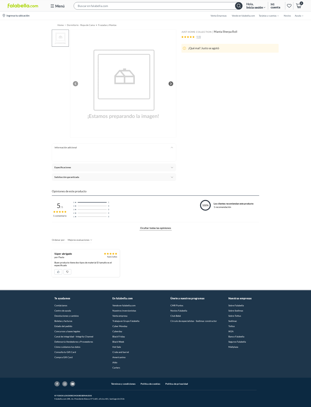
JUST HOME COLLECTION (196, 31)
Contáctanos (60, 305)
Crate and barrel (120, 352)
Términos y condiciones (123, 383)
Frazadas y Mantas (107, 25)
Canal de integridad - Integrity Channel (73, 336)
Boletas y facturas (63, 321)
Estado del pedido (63, 326)
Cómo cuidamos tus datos (67, 346)
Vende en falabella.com (124, 305)
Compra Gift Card (63, 357)
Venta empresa (119, 315)
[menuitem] (267, 15)
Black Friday (118, 336)
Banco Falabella (236, 336)
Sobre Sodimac (235, 310)
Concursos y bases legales (67, 331)
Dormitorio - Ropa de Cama (81, 25)
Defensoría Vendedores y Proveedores (73, 341)
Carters (116, 367)
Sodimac (232, 321)
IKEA (231, 331)
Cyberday (117, 331)
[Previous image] (75, 83)
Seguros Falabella (237, 341)
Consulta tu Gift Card (65, 352)
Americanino (119, 357)
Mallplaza (233, 346)
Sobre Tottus (234, 315)
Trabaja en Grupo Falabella (125, 321)
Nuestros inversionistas (124, 310)
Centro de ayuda (62, 310)
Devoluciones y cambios (66, 315)
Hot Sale (116, 346)
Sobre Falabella (236, 305)
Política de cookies (150, 383)
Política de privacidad (176, 383)
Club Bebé (175, 315)
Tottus (231, 326)
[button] (158, 5)
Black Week (118, 341)
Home (61, 25)
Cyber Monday (119, 326)
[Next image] (170, 83)
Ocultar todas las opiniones (155, 227)
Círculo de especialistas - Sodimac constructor (193, 321)
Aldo (114, 362)
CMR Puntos (176, 305)
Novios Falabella (178, 310)
